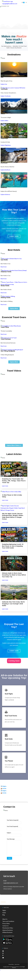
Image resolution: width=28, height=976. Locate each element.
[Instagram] (3, 953)
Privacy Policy (6, 923)
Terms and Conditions (8, 921)
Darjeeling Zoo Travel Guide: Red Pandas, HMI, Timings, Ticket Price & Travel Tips (13, 480)
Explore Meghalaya (6, 145)
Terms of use (17, 964)
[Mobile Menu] (26, 2)
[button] (1, 16)
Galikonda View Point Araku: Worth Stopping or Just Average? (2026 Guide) (13, 603)
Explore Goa (4, 84)
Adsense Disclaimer (7, 930)
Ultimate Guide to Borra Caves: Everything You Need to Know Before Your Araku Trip (14, 575)
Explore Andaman (5, 194)
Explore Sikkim (4, 120)
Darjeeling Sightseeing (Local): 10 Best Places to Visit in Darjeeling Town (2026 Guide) (12, 546)
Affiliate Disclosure (7, 932)
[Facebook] (3, 951)
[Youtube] (3, 958)
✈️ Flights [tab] (3, 786)
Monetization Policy (7, 928)
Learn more (5, 486)
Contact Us (5, 926)
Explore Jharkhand (5, 170)
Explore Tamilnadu (6, 96)
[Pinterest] (2, 955)
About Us (4, 919)
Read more (4, 267)
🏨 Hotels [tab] (3, 788)
